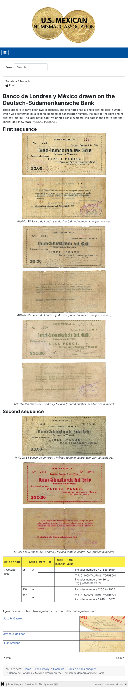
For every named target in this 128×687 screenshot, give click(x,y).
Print (11, 85)
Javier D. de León (14, 633)
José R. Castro (12, 618)
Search (10, 67)
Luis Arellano (12, 643)
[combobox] (31, 67)
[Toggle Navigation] (5, 52)
